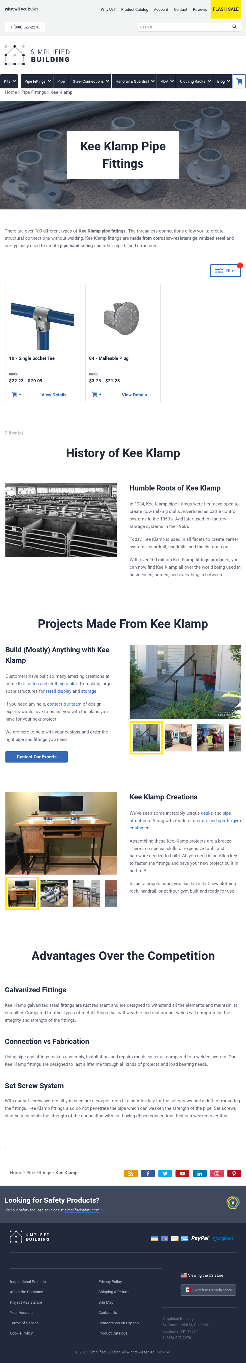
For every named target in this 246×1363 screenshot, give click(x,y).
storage (88, 691)
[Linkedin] (200, 1173)
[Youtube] (182, 1173)
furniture (199, 820)
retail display (58, 691)
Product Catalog (134, 9)
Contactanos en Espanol (119, 1323)
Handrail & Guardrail (133, 81)
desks (207, 813)
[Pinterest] (234, 1173)
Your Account (21, 1312)
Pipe (61, 81)
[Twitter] (165, 1173)
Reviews (200, 9)
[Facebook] (148, 1173)
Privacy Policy (110, 1281)
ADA (165, 81)
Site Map (105, 1302)
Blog (221, 81)
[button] (146, 737)
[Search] (234, 27)
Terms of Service (24, 1323)
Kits (7, 81)
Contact (180, 9)
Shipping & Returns (114, 1292)
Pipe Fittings (35, 81)
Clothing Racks (193, 81)
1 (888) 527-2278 (24, 27)
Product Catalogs (113, 1333)
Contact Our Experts (37, 757)
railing (32, 683)
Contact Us (107, 1312)
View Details (54, 395)
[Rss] (131, 1173)
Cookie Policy (21, 1333)
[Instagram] (217, 1173)
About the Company (26, 1292)
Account (161, 9)
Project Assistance (26, 1302)
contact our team (64, 704)
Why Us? (108, 9)
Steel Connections (89, 81)
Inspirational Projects (28, 1281)
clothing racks (62, 683)
